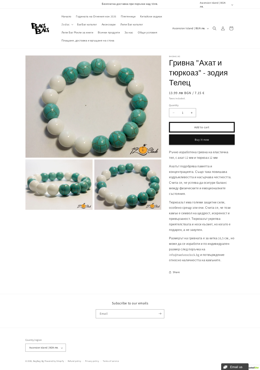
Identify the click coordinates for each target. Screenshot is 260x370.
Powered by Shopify (54, 361)
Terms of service (111, 361)
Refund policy (74, 361)
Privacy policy (92, 361)
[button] (67, 24)
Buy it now (202, 139)
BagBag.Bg (38, 361)
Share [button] (176, 272)
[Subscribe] (160, 313)
